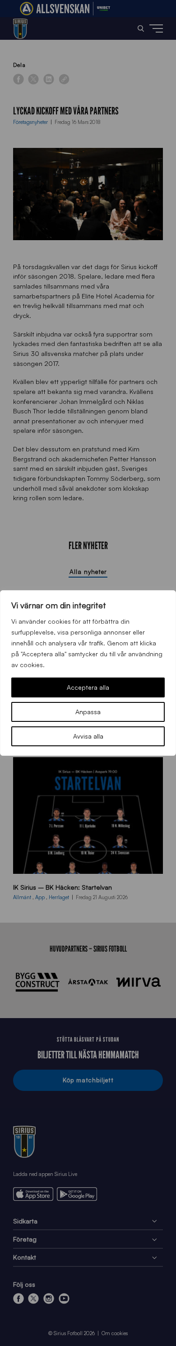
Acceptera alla (88, 687)
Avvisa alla (88, 736)
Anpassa (88, 712)
